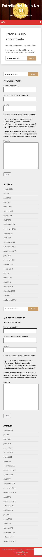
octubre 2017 (8, 295)
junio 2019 (7, 256)
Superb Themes (22, 552)
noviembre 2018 (10, 260)
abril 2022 (7, 238)
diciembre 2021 (9, 242)
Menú (3, 22)
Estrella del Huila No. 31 (21, 8)
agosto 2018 (8, 269)
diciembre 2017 (9, 291)
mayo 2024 (8, 216)
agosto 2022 (8, 233)
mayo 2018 (8, 278)
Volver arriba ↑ (21, 554)
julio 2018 (7, 273)
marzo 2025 (8, 207)
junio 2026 (7, 198)
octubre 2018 (8, 264)
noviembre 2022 (10, 229)
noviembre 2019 (10, 247)
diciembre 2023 (9, 224)
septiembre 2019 (10, 251)
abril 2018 (7, 282)
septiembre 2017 (10, 300)
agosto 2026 (8, 189)
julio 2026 (7, 193)
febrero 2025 (8, 211)
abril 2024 (7, 220)
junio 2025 (7, 202)
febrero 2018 (8, 287)
